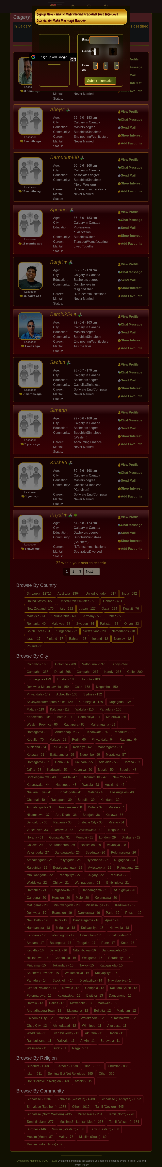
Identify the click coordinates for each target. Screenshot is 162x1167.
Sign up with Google (54, 57)
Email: (84, 39)
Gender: (84, 51)
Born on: (85, 68)
